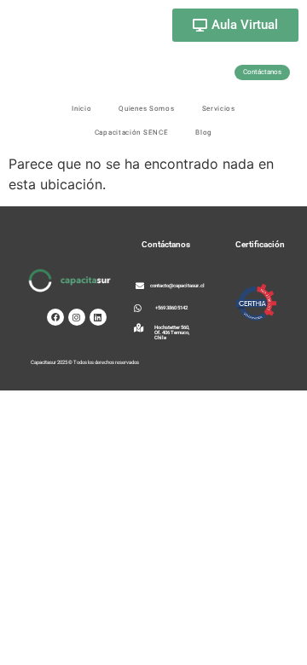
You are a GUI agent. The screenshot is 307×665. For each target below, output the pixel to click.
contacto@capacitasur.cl (177, 285)
